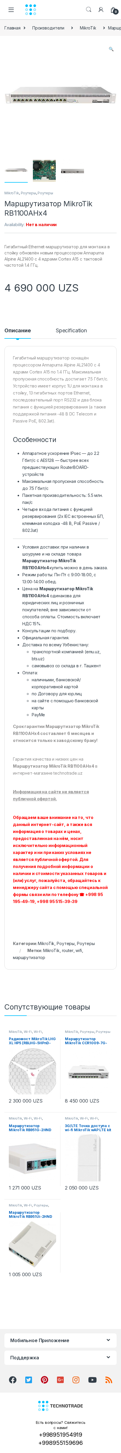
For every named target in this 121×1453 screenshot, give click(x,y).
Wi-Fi (28, 1032)
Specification (71, 330)
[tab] (17, 333)
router (67, 950)
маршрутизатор (29, 957)
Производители (48, 27)
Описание (17, 330)
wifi (78, 950)
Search (88, 9)
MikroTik (88, 27)
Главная (12, 27)
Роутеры (28, 193)
